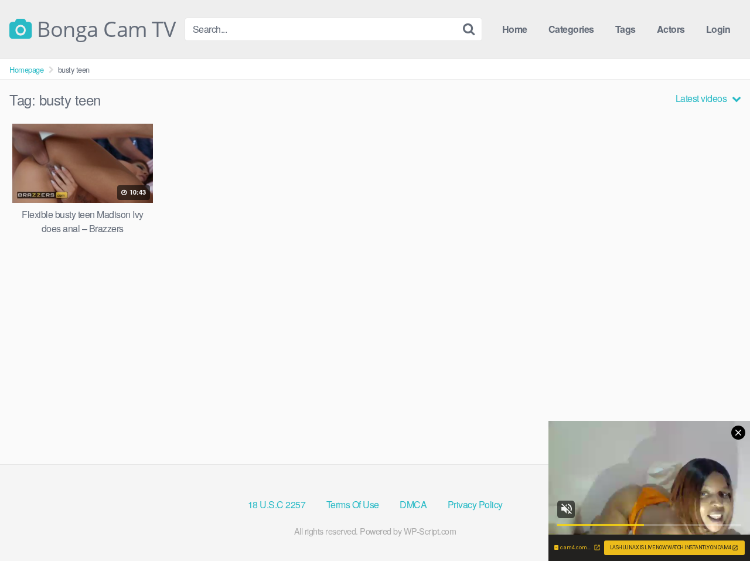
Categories (571, 29)
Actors (671, 29)
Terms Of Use (352, 504)
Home (514, 29)
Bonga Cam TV (103, 29)
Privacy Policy (475, 504)
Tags (625, 29)
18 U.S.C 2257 (277, 504)
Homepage (26, 69)
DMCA (413, 504)
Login (718, 29)
